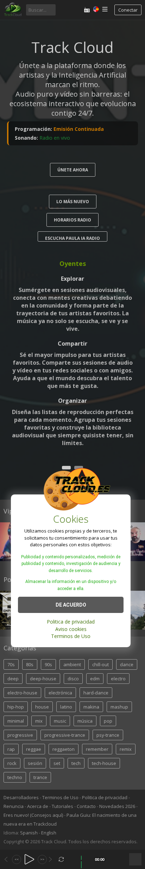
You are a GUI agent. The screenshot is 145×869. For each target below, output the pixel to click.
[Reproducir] (29, 859)
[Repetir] (61, 859)
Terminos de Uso (70, 636)
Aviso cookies (71, 629)
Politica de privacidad (71, 621)
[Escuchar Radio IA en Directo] (87, 10)
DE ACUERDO (71, 605)
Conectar (128, 10)
